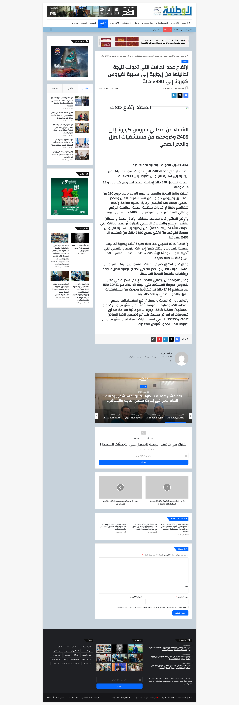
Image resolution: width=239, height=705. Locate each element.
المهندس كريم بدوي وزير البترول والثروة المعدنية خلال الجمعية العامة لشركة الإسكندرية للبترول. (60, 289)
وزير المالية (55, 663)
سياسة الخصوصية (86, 697)
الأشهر (85, 88)
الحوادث (93, 23)
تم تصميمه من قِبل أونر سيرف (145, 697)
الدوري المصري (86, 655)
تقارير (76, 23)
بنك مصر (67, 655)
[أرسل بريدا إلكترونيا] (176, 88)
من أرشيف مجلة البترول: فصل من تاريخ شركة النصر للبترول (80, 248)
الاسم (185, 586)
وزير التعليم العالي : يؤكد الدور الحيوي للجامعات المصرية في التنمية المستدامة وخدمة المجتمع (62, 102)
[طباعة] (153, 339)
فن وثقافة (113, 23)
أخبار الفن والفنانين (85, 646)
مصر (64, 659)
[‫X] (180, 95)
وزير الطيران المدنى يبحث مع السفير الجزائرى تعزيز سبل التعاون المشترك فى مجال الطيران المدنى (63, 128)
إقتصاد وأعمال (163, 23)
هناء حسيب (180, 88)
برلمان (136, 23)
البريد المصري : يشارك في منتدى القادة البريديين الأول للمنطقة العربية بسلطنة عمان (62, 142)
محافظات (126, 23)
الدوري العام (58, 651)
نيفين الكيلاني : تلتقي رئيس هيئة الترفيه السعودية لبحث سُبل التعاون (62, 154)
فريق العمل (59, 697)
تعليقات (55, 88)
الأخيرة (70, 88)
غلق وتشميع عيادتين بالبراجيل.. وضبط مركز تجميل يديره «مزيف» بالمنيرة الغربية (143, 398)
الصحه (102, 23)
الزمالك (76, 655)
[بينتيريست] (159, 339)
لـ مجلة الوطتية (117, 697)
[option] (143, 398)
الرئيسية (185, 23)
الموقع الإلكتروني (136, 597)
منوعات (176, 56)
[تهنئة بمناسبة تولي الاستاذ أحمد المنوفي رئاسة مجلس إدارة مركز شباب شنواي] (135, 648)
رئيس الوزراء (57, 655)
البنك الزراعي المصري (72, 651)
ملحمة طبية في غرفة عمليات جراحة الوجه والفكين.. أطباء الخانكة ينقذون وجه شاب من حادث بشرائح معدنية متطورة (174, 528)
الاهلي (60, 646)
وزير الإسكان (56, 659)
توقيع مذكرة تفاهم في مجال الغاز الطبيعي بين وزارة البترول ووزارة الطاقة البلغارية (62, 115)
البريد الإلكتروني (182, 597)
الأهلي (67, 646)
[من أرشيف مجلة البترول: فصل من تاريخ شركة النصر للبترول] (80, 238)
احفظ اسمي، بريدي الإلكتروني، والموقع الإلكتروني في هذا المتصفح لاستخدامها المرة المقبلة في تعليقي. (151, 607)
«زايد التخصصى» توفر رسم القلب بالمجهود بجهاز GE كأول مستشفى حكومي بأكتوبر (113, 527)
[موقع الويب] (170, 360)
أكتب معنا (50, 697)
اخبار (175, 23)
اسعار (74, 646)
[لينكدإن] (174, 95)
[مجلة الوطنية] (172, 11)
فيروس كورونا (86, 659)
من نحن (68, 697)
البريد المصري (87, 651)
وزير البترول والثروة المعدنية (71, 663)
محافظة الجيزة (74, 659)
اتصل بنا (75, 697)
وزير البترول (87, 663)
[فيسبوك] (185, 95)
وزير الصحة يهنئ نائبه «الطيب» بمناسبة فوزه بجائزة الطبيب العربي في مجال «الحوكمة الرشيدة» (144, 527)
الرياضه (84, 23)
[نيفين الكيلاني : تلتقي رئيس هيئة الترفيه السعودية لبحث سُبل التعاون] (82, 155)
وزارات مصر (148, 23)
